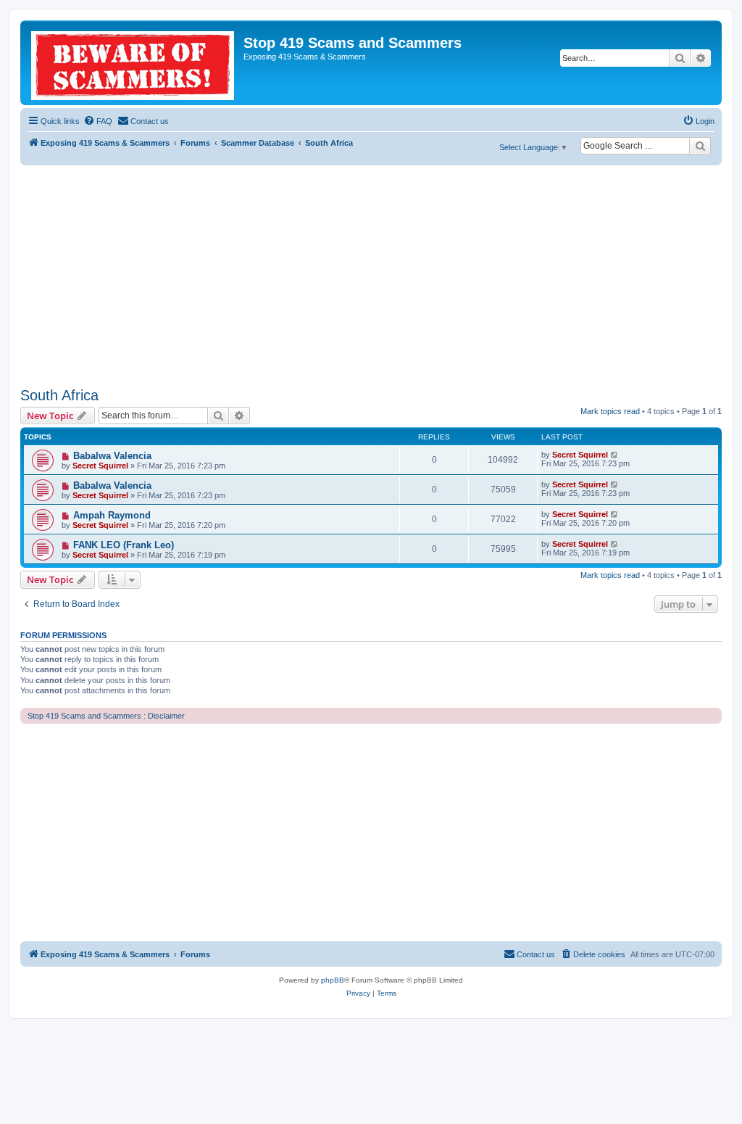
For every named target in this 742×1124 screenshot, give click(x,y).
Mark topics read (610, 411)
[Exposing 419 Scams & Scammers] (133, 63)
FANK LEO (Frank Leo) (123, 545)
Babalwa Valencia (112, 455)
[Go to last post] (615, 454)
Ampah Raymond (112, 515)
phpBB (332, 980)
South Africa (59, 395)
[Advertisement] (371, 274)
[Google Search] (700, 145)
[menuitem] (97, 121)
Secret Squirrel (100, 465)
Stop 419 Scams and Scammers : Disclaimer (106, 715)
